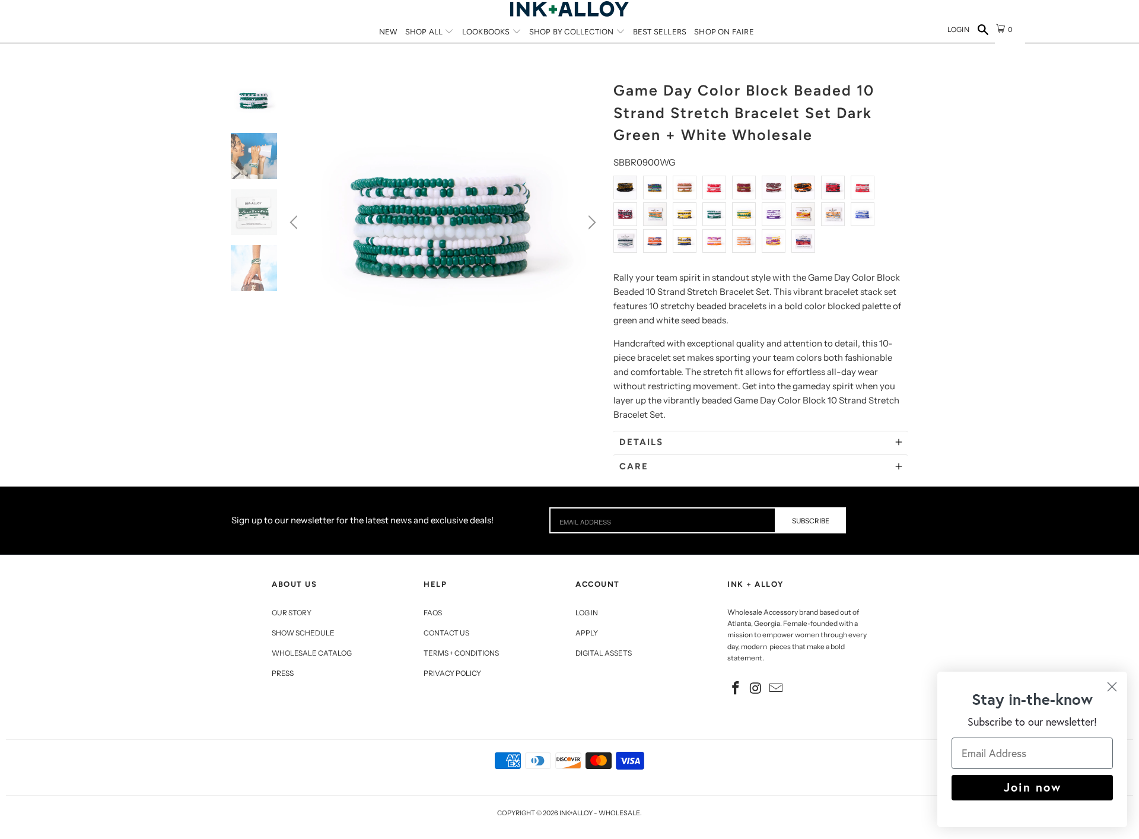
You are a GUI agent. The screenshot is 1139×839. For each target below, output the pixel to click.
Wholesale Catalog (312, 653)
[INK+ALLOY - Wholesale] (569, 9)
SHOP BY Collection (572, 31)
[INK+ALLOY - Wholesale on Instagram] (756, 689)
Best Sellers (659, 31)
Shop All (425, 31)
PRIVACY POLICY (452, 673)
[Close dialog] (1112, 686)
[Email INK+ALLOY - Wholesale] (776, 689)
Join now (1032, 787)
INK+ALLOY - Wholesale (599, 813)
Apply (586, 632)
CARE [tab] (633, 466)
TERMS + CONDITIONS (461, 653)
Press (283, 673)
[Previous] (295, 222)
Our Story (291, 612)
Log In (586, 612)
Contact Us (446, 632)
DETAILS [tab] (641, 442)
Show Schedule (303, 632)
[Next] (590, 222)
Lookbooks (487, 31)
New (388, 31)
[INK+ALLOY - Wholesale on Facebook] (736, 689)
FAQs (433, 612)
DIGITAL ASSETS (603, 653)
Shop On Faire (724, 31)
